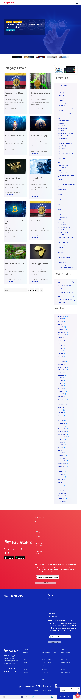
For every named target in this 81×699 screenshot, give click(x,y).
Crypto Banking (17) (62, 128)
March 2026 (61, 327)
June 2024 (60, 380)
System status (45, 672)
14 (38, 290)
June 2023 (60, 412)
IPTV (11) (60, 204)
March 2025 (61, 356)
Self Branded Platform (28, 656)
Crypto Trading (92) (62, 148)
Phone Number (39, 529)
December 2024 (62, 364)
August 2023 (61, 407)
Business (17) (61, 110)
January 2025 (61, 361)
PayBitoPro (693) (62, 224)
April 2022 (60, 450)
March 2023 (61, 420)
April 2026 (60, 324)
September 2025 (62, 340)
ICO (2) (59, 199)
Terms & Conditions (65, 652)
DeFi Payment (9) (62, 167)
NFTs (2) (60, 214)
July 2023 (60, 410)
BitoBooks (25, 672)
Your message (39, 551)
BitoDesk (25, 662)
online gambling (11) (62, 217)
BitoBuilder (25, 659)
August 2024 (61, 375)
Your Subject (38, 543)
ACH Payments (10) (62, 85)
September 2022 (62, 437)
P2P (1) (59, 219)
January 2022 (61, 458)
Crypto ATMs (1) (61, 125)
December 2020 (62, 493)
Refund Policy (64, 659)
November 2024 (62, 367)
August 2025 (61, 343)
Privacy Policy (69, 571)
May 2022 (60, 447)
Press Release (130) (62, 240)
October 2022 (61, 434)
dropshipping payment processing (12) (66, 175)
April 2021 (60, 482)
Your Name (38, 522)
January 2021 (61, 490)
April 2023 (60, 418)
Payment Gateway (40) (63, 232)
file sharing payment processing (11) (66, 184)
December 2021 (62, 461)
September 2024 (62, 372)
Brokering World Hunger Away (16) (66, 108)
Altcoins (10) (61, 93)
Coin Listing (44, 669)
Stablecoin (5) (61, 247)
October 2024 (61, 370)
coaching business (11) (63, 120)
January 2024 (61, 394)
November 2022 (62, 431)
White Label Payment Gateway (49, 652)
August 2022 (61, 439)
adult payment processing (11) (65, 88)
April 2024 (60, 386)
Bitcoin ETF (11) (61, 100)
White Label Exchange (47, 656)
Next (41, 290)
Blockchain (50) (61, 105)
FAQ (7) (59, 182)
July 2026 (60, 319)
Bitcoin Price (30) (62, 103)
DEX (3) (59, 170)
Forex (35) (60, 194)
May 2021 (60, 479)
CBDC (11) (60, 118)
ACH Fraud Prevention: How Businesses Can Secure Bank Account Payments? (67, 286)
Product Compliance (65, 672)
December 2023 (62, 396)
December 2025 (62, 332)
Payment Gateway (17, 22)
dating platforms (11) (63, 158)
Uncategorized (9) (62, 255)
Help (43, 679)
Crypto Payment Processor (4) (65, 143)
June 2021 (60, 477)
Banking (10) (61, 95)
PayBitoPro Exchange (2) (63, 229)
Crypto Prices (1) (62, 146)
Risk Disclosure (64, 666)
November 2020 (62, 496)
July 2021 (60, 474)
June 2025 (60, 348)
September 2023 (62, 404)
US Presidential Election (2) (64, 257)
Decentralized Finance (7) (64, 165)
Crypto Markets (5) (62, 138)
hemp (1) (60, 197)
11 (30, 290)
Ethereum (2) (61, 179)
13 (35, 290)
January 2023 (61, 426)
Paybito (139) (61, 222)
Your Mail (37, 536)
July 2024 (60, 378)
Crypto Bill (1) (61, 130)
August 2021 (61, 471)
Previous (6, 290)
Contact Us (63, 676)
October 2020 (61, 498)
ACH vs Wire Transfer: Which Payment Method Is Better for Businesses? (66, 281)
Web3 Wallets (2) (62, 265)
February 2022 (61, 455)
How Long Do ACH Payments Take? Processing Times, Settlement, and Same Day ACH (66, 300)
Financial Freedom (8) (63, 192)
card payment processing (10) (65, 113)
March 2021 (61, 485)
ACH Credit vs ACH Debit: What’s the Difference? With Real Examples (66, 291)
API (23, 679)
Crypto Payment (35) (62, 141)
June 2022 (60, 445)
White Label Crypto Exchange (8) (65, 267)
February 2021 (61, 487)
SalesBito (25, 666)
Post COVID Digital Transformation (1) (66, 237)
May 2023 (60, 415)
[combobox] (37, 531)
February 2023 (61, 423)
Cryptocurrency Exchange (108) (65, 153)
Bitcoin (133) (61, 98)
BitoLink (24, 676)
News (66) (60, 212)
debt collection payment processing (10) (66, 161)
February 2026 (61, 329)
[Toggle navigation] (77, 2)
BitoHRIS (25, 669)
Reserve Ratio (45, 676)
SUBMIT (45, 583)
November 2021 (62, 463)
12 (33, 290)
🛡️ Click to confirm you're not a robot (47, 578)
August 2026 (61, 316)
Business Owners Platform (48, 666)
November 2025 (62, 335)
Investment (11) (61, 202)
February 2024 (61, 391)
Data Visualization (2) (63, 156)
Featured (9, 22)
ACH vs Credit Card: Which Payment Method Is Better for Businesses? (66, 295)
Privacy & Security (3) (63, 242)
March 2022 (61, 453)
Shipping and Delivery (66, 662)
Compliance (63, 669)
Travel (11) (60, 252)
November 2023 (62, 399)
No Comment (9, 111)
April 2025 (60, 353)
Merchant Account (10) (63, 207)
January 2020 (61, 501)
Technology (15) (61, 250)
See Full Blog (10, 30)
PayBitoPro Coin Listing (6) (64, 227)
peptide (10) (61, 235)
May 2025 (60, 351)
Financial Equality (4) (62, 189)
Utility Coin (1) (61, 260)
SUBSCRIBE (55, 642)
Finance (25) (61, 187)
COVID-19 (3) (61, 123)
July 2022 (60, 442)
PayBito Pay (25, 652)
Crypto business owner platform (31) (66, 133)
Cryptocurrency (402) (63, 151)
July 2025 (60, 345)
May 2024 (60, 383)
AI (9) (59, 90)
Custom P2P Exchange (47, 662)
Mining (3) (60, 209)
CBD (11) (60, 115)
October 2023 (61, 402)
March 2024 (61, 388)
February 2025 (61, 359)
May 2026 (60, 321)
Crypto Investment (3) (63, 135)
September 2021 (62, 469)
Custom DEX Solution (46, 659)
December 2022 (62, 428)
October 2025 (61, 337)
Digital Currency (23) (62, 172)
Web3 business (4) (62, 262)
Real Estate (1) (61, 245)
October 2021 (61, 466)
